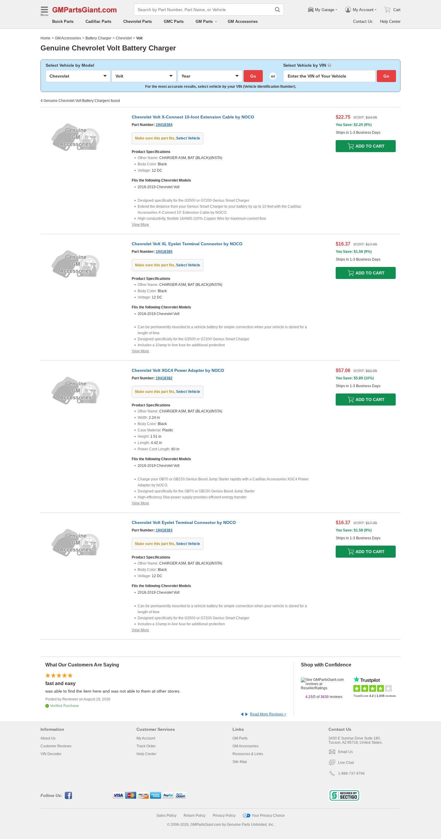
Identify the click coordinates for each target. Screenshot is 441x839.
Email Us (345, 752)
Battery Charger (98, 38)
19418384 (164, 125)
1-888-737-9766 (351, 773)
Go (253, 76)
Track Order (146, 746)
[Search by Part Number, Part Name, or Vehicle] (277, 9)
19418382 (164, 378)
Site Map (239, 762)
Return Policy (195, 815)
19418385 (164, 252)
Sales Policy (166, 815)
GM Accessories (243, 21)
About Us (48, 738)
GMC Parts (174, 21)
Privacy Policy (224, 815)
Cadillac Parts (98, 21)
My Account (145, 738)
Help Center (390, 21)
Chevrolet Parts (137, 21)
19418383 (164, 530)
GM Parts (240, 738)
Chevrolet (124, 38)
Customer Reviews (55, 746)
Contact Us (363, 21)
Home (45, 38)
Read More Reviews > (268, 714)
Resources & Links (247, 754)
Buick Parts (63, 21)
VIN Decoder (51, 754)
